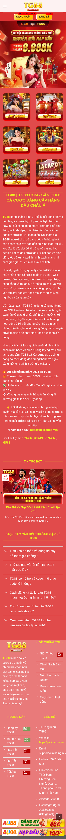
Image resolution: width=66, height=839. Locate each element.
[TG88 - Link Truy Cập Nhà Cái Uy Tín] (33, 6)
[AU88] (33, 823)
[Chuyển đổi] (6, 551)
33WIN (28, 438)
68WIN (38, 438)
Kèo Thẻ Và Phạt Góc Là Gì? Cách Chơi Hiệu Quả (33, 509)
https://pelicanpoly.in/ (44, 429)
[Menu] (5, 6)
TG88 (6, 216)
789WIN (50, 438)
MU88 (6, 442)
